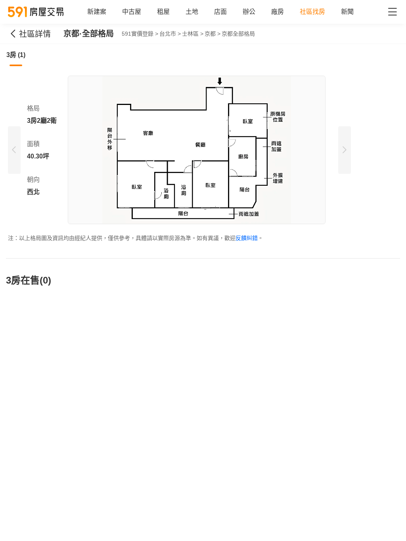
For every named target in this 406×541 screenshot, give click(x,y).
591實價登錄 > (140, 33)
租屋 (163, 11)
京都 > (212, 33)
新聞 (347, 11)
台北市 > (170, 33)
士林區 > (192, 33)
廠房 (277, 11)
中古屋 (131, 11)
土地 (192, 11)
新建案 (96, 11)
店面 (220, 11)
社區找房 (312, 11)
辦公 (249, 11)
